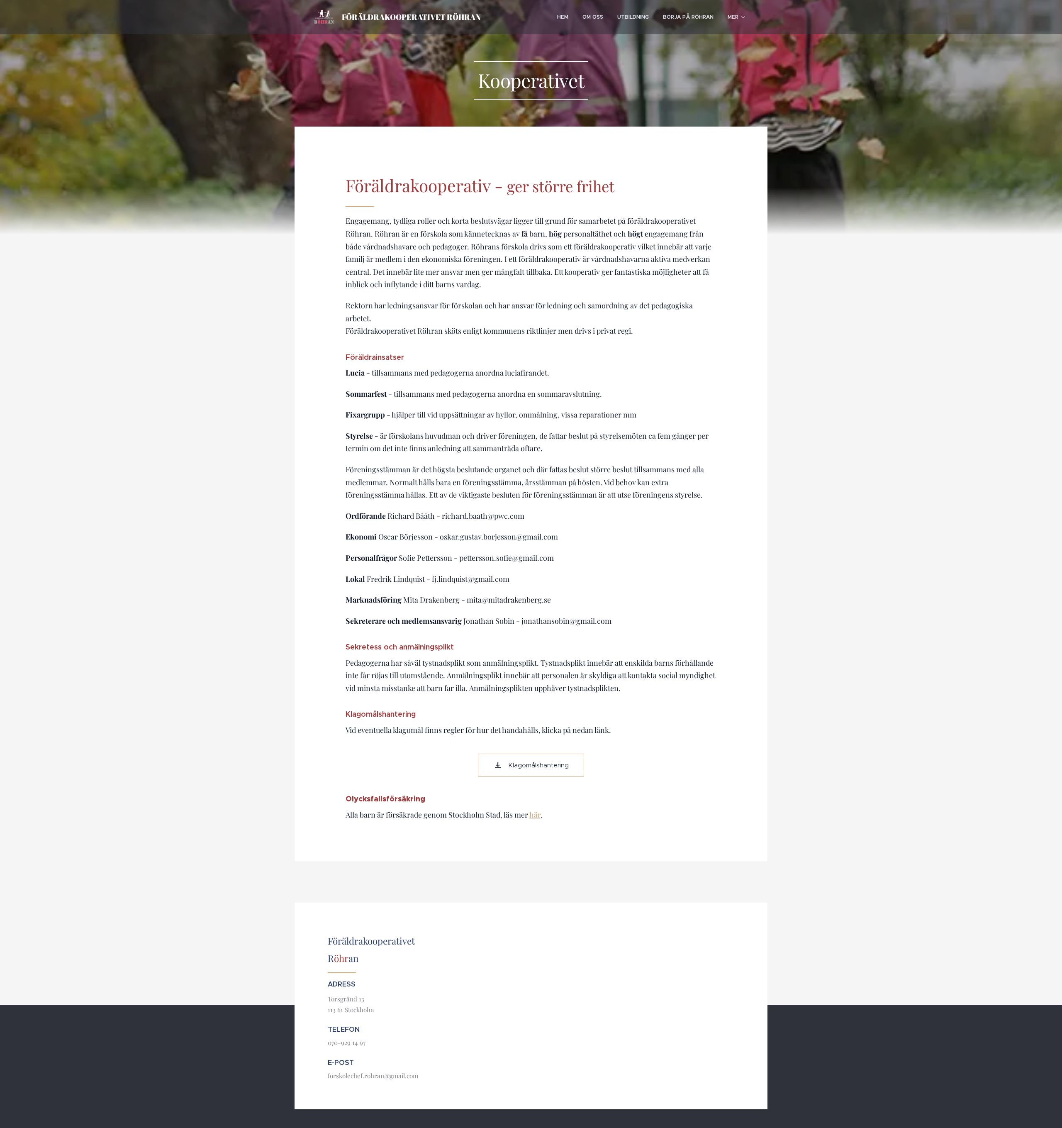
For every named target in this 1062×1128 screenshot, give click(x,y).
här (535, 815)
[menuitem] (562, 17)
